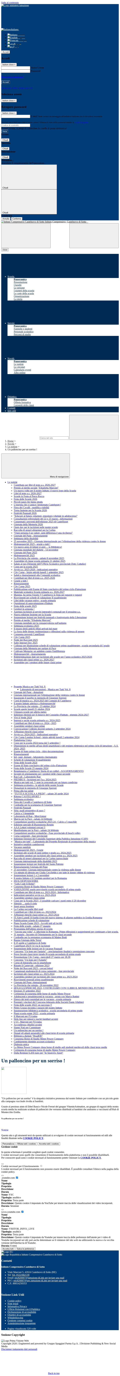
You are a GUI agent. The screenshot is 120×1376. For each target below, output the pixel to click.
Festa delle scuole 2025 (25, 606)
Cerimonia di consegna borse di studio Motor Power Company (44, 1050)
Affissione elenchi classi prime (29, 731)
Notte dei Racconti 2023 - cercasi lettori (33, 968)
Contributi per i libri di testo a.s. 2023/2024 (35, 912)
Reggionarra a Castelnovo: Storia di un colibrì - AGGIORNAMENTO (49, 771)
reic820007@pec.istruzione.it (40, 1280)
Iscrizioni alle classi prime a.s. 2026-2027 (34, 659)
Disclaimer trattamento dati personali (19, 1349)
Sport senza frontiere (24, 906)
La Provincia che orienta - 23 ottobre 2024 (34, 706)
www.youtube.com (11, 1212)
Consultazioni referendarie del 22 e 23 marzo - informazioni (43, 518)
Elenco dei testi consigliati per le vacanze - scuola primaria (42, 999)
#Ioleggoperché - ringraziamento (30, 654)
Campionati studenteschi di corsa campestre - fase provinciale (44, 971)
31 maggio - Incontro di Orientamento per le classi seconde (43, 934)
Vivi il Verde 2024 (23, 717)
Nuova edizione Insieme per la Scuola (32, 614)
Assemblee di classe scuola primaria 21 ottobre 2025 (39, 561)
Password (35, 71)
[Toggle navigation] (26, 235)
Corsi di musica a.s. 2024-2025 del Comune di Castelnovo (42, 700)
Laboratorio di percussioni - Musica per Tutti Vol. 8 (45, 689)
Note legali (13, 1303)
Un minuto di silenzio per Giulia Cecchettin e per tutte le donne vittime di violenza (54, 872)
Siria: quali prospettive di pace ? (29, 810)
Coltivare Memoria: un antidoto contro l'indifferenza (39, 651)
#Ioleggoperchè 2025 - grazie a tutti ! (32, 544)
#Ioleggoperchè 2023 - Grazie (28, 850)
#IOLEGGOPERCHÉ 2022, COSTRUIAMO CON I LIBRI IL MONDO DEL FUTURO (59, 988)
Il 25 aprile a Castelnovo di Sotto (30, 943)
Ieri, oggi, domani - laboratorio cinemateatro (35, 757)
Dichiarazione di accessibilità (22, 1312)
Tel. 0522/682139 (20, 1275)
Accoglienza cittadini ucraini (28, 1024)
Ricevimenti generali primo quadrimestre (34, 979)
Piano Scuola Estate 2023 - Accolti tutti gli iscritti (38, 923)
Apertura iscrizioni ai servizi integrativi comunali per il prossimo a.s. (47, 611)
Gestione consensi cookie (20, 1320)
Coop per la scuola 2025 (26, 566)
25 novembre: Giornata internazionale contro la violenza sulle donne (47, 869)
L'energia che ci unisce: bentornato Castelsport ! (37, 504)
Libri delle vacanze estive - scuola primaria (35, 600)
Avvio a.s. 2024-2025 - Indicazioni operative (36, 734)
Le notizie (12, 446)
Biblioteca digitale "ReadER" (28, 1036)
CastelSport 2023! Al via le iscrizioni (32, 945)
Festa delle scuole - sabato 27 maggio (32, 926)
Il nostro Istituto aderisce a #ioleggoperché (34, 703)
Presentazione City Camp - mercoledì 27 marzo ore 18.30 (42, 957)
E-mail (34, 116)
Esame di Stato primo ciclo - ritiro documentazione (39, 751)
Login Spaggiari (81, 122)
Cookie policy (14, 1300)
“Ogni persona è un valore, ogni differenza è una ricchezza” (43, 533)
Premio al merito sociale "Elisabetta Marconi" (36, 487)
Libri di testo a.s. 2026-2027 (28, 493)
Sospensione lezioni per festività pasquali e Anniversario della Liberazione (50, 617)
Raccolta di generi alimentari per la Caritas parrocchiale (41, 858)
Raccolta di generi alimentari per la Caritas (34, 530)
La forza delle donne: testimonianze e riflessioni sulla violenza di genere (49, 631)
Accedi (5, 52)
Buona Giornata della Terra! (27, 940)
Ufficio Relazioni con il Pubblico (24, 1309)
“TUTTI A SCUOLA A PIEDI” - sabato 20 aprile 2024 (41, 793)
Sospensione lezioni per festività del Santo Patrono (38, 864)
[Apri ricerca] (94, 235)
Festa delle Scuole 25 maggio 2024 (31, 768)
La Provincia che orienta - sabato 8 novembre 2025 (39, 558)
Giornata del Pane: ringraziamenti (30, 982)
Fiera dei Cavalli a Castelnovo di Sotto (33, 802)
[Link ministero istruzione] (15, 5)
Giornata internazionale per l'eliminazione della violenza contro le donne (49, 695)
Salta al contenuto (10, 2)
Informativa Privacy (17, 1306)
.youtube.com (8, 1177)
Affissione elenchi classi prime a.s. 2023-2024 (36, 914)
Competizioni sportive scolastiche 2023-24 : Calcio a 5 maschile (45, 821)
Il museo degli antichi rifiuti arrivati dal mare (35, 628)
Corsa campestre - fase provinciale (31, 836)
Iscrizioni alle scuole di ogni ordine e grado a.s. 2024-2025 (42, 852)
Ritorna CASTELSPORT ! (27, 796)
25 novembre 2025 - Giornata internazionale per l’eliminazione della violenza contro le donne (60, 541)
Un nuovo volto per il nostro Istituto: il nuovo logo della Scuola (45, 490)
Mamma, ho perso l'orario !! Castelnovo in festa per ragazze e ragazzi (48, 595)
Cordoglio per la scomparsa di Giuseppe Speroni (38, 805)
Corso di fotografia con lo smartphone (32, 962)
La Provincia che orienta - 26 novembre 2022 (36, 985)
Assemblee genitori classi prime (29, 726)
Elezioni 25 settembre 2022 (27, 991)
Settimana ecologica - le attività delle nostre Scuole (39, 785)
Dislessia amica (21, 1044)
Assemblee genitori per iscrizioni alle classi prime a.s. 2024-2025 (46, 855)
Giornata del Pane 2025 (25, 552)
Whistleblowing (15, 1317)
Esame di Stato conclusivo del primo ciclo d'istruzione (40, 765)
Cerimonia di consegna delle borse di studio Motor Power (42, 993)
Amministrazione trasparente (22, 1323)
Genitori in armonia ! (24, 609)
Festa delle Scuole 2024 (25, 762)
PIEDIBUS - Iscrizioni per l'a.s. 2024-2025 (35, 779)
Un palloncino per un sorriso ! (28, 1030)
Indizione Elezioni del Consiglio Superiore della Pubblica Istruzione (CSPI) (51, 838)
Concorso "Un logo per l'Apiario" (30, 960)
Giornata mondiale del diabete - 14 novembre (36, 549)
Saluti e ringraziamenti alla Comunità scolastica (37, 575)
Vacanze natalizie (22, 847)
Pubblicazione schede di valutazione (31, 920)
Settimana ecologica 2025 (26, 626)
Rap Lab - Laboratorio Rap (27, 776)
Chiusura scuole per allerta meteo (30, 712)
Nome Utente (37, 67)
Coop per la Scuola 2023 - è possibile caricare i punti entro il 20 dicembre (50, 900)
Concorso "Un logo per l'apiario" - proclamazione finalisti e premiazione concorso (54, 951)
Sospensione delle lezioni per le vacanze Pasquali (38, 948)
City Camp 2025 (22, 586)
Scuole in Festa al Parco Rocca (29, 496)
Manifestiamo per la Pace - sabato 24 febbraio (36, 830)
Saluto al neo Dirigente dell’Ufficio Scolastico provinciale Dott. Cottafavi (50, 564)
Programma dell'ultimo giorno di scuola (33, 929)
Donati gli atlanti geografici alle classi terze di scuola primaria (44, 1033)
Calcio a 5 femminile (24, 813)
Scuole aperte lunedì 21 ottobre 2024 (32, 709)
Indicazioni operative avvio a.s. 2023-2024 (35, 895)
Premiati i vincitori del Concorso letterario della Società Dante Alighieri (49, 1002)
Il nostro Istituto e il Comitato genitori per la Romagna (40, 878)
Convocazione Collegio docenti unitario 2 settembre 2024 (42, 729)
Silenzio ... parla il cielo (25, 903)
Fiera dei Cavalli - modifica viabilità (31, 507)
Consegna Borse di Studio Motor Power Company (39, 886)
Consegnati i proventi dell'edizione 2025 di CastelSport (41, 521)
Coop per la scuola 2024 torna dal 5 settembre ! (37, 743)
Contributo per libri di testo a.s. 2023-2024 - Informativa (41, 892)
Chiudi (5, 140)
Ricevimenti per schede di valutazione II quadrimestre (40, 597)
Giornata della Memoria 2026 (28, 524)
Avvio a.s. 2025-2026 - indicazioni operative (36, 569)
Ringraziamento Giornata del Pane (31, 867)
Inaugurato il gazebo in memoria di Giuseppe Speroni (40, 698)
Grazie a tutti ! (21, 580)
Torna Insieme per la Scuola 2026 (30, 510)
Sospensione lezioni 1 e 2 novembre (31, 875)
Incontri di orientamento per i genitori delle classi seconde (42, 774)
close (4, 250)
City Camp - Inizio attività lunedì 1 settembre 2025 (39, 572)
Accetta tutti (49, 1144)
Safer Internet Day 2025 (26, 642)
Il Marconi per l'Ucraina (25, 1016)
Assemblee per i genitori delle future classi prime (38, 662)
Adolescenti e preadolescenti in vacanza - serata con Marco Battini (46, 996)
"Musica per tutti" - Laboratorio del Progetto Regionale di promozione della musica (55, 841)
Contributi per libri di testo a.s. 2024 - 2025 (35, 723)
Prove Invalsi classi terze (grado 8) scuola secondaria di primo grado (47, 954)
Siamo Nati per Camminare (27, 1027)
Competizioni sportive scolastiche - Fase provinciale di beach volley (47, 833)
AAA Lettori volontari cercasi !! (29, 827)
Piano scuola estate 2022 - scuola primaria (34, 1013)
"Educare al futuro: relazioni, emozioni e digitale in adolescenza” (46, 516)
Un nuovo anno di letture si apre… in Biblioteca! (38, 547)
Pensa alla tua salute (23, 791)
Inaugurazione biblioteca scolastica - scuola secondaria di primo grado (48, 1010)
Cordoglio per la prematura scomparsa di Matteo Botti (40, 937)
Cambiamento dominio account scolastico (34, 1041)
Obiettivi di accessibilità (19, 1315)
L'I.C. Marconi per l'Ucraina (28, 1022)
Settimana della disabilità (26, 538)
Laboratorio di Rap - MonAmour (30, 816)
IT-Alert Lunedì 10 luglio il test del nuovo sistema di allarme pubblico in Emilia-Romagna (58, 917)
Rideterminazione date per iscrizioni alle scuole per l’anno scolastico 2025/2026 (53, 657)
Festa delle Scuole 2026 (25, 499)
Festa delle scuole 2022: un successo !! (33, 1005)
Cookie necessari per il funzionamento (20, 1166)
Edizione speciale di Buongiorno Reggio (34, 824)
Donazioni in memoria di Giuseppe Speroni (35, 788)
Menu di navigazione (59, 477)
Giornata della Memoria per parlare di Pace (35, 648)
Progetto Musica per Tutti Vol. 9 (30, 686)
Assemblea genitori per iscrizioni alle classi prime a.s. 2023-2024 (46, 976)
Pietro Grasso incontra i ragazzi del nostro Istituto (38, 1007)
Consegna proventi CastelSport (29, 634)
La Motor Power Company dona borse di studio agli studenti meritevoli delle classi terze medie (60, 1047)
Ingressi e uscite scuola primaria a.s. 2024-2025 (37, 720)
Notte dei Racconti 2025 (26, 640)
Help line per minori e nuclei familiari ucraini (36, 1019)
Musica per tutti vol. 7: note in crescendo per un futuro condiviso (45, 782)
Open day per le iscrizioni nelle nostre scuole (36, 527)
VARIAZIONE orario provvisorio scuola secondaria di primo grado (47, 889)
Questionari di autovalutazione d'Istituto (33, 603)
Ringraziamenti (21, 583)
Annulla (5, 219)
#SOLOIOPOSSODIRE (26, 881)
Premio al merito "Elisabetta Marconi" (32, 620)
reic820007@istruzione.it (39, 1277)
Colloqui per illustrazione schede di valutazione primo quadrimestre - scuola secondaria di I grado (62, 645)
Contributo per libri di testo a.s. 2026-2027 (35, 485)
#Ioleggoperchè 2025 (24, 555)
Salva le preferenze (25, 1249)
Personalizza (8, 1144)
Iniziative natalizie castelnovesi (29, 844)
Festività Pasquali (22, 807)
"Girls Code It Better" (24, 883)
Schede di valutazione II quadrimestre (32, 760)
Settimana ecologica (23, 799)
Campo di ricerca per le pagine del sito (20, 438)
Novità (11, 443)
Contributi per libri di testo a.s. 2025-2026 (34, 578)
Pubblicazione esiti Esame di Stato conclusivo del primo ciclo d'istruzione (50, 589)
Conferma (16, 219)
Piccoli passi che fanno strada (28, 502)
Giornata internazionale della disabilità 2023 (35, 861)
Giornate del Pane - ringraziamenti (31, 535)
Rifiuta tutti (26, 1144)
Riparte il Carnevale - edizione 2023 (31, 965)
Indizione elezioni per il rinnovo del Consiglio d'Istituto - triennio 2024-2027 (51, 714)
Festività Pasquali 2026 (25, 513)
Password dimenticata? (12, 76)
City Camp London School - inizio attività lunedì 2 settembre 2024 (46, 737)
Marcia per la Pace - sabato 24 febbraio (33, 819)
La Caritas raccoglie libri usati (28, 909)
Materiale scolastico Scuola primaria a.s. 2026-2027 (39, 592)
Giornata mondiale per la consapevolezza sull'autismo (40, 623)
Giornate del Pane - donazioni (28, 692)
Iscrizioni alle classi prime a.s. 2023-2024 (34, 974)
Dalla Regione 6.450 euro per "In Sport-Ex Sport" (38, 1053)
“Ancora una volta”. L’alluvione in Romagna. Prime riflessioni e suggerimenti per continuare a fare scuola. (66, 931)
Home (11, 441)
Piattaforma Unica (23, 740)
